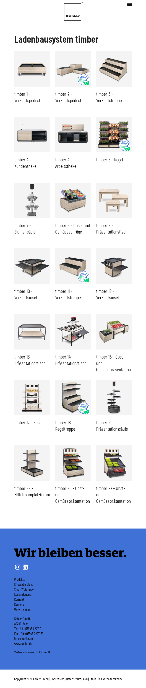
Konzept (19, 599)
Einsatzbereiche (23, 584)
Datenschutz (73, 679)
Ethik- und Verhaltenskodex (106, 679)
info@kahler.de (23, 638)
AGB (85, 679)
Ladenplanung (22, 594)
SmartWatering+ (24, 589)
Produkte (19, 579)
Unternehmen (22, 609)
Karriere (19, 604)
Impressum (57, 679)
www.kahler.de (23, 643)
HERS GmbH (43, 652)
